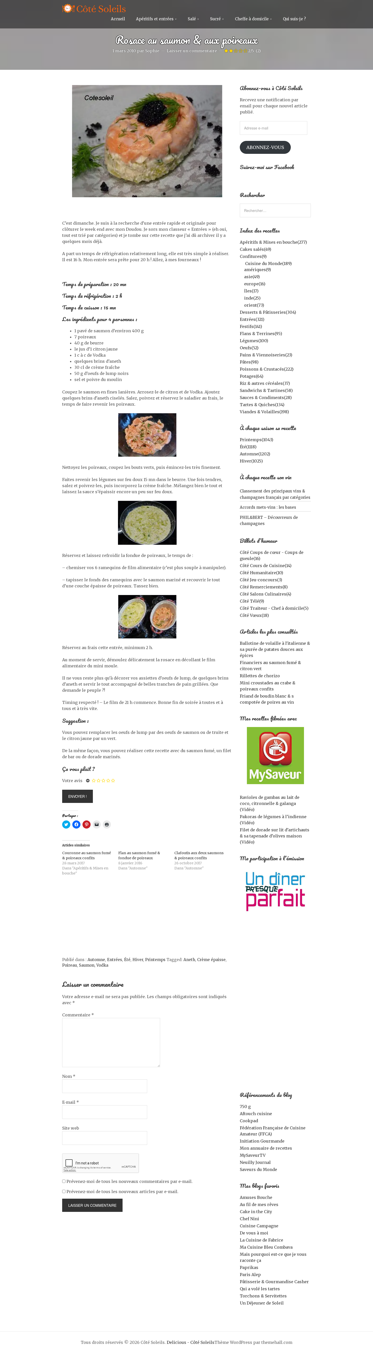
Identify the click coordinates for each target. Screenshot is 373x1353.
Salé (192, 18)
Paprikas (249, 1267)
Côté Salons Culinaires (265, 594)
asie (252, 276)
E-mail (70, 1102)
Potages (251, 376)
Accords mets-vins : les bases (268, 507)
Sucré (215, 18)
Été (127, 959)
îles (251, 290)
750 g (245, 1106)
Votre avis (72, 780)
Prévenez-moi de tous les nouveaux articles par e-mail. (122, 1191)
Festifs (251, 326)
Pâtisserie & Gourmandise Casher (274, 1281)
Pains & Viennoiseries (266, 354)
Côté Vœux (254, 615)
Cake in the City (256, 1211)
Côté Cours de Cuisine (266, 565)
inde (252, 298)
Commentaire (78, 1014)
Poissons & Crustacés (267, 369)
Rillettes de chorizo (260, 675)
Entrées (114, 959)
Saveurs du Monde (258, 1169)
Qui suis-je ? (294, 18)
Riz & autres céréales (265, 383)
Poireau (69, 965)
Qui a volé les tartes (260, 1288)
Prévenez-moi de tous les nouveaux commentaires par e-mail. (129, 1181)
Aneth (189, 959)
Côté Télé (252, 601)
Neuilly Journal (255, 1162)
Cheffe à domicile (252, 18)
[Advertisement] (147, 918)
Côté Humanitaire (261, 572)
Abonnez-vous (265, 147)
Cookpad (249, 1120)
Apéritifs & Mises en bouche (273, 242)
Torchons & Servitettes (263, 1295)
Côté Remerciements (264, 586)
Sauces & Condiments (266, 397)
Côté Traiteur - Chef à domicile (274, 608)
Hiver (137, 959)
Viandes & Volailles (264, 411)
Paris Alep (250, 1274)
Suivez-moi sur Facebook (267, 166)
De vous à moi (254, 1232)
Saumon (86, 965)
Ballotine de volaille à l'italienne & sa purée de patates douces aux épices (275, 649)
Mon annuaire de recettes (266, 1148)
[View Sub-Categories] (242, 263)
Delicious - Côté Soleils (190, 1342)
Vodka (102, 965)
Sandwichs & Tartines (266, 390)
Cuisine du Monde (268, 263)
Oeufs (249, 347)
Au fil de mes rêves (259, 1204)
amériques (257, 269)
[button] (147, 141)
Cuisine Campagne (259, 1225)
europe (254, 283)
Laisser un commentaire (192, 50)
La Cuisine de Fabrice (261, 1240)
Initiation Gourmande (262, 1141)
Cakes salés (255, 249)
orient (254, 305)
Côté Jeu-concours (261, 579)
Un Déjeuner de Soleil (262, 1303)
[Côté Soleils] (94, 9)
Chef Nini (249, 1218)
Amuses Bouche (256, 1197)
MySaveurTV (253, 1155)
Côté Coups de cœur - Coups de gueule (271, 555)
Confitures (253, 256)
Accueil (118, 18)
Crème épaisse (211, 959)
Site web (70, 1128)
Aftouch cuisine (256, 1113)
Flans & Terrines (261, 333)
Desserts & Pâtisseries (268, 312)
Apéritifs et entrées (155, 18)
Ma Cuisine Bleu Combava (266, 1247)
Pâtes (249, 362)
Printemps (155, 959)
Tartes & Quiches (262, 404)
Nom (68, 1076)
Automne (96, 959)
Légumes (254, 340)
